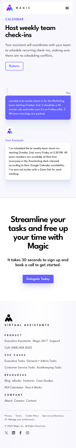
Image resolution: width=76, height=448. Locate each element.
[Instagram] (27, 433)
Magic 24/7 (40, 341)
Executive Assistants (18, 341)
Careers (19, 400)
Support (54, 341)
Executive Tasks (15, 361)
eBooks (16, 380)
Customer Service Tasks (20, 367)
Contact (31, 400)
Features (28, 380)
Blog (7, 380)
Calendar (14, 19)
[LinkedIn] (13, 433)
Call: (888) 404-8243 (18, 347)
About (8, 400)
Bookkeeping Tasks (49, 367)
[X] (6, 433)
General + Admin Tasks (42, 361)
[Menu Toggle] (67, 8)
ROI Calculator (14, 387)
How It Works (33, 387)
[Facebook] (20, 433)
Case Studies (44, 380)
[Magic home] (9, 318)
